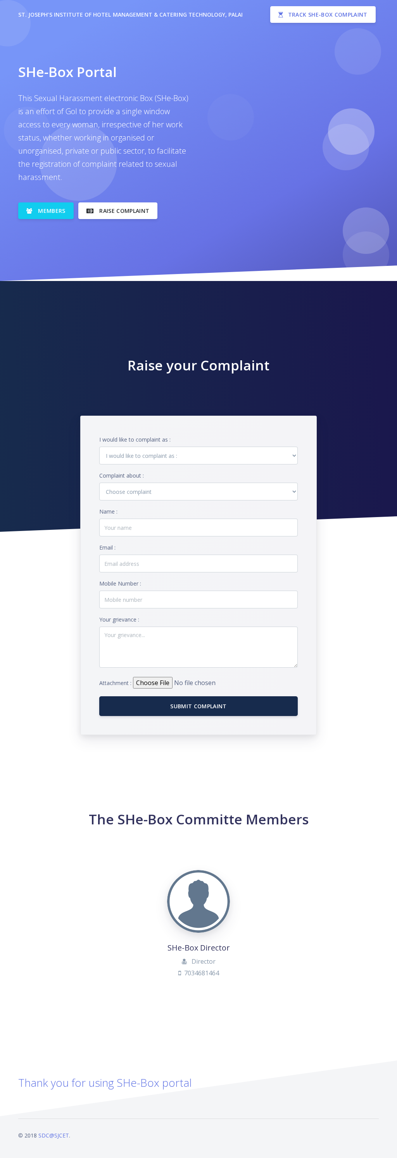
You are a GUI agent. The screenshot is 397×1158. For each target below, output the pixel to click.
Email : (107, 547)
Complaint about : (121, 475)
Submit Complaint (198, 706)
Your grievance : (119, 619)
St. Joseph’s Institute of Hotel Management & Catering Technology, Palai (130, 14)
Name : (108, 511)
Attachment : (115, 683)
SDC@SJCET (53, 1135)
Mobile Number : (120, 583)
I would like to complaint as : (135, 439)
